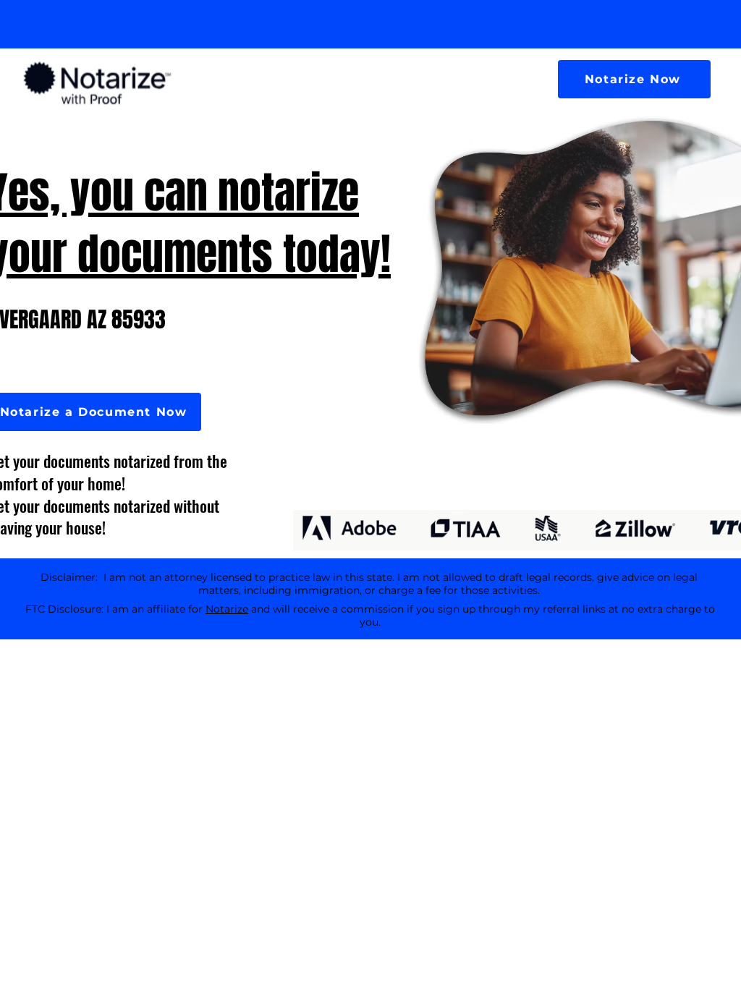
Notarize (227, 609)
